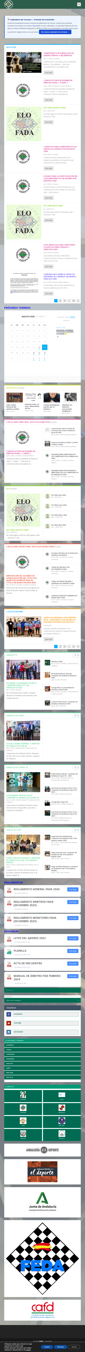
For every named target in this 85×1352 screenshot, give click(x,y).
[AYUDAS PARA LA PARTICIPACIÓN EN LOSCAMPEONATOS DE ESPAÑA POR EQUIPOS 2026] (23, 186)
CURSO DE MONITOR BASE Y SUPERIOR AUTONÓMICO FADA (62, 582)
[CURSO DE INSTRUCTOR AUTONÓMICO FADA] (47, 568)
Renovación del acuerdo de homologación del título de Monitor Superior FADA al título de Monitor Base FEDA (21, 579)
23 (45, 347)
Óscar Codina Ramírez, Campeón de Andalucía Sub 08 (23, 744)
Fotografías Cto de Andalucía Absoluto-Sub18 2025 (62, 689)
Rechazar (60, 1347)
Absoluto (19, 690)
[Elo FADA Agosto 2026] (23, 124)
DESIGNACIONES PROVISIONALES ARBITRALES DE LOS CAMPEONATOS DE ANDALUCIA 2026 (64, 472)
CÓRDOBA (10, 1054)
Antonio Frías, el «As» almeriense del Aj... (32, 406)
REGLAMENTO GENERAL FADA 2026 (37, 889)
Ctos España (47, 625)
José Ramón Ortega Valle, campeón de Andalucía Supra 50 (22, 796)
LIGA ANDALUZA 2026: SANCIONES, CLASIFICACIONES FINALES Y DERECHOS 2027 (60, 247)
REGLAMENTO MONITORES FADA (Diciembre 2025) (35, 919)
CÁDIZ (8, 1050)
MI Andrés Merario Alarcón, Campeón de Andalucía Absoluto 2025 (64, 676)
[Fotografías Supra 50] (47, 803)
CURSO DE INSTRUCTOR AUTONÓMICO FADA (60, 568)
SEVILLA (9, 1077)
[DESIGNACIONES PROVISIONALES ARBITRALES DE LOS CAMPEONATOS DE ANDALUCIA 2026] (47, 471)
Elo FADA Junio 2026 (58, 505)
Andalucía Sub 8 (20, 748)
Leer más (48, 73)
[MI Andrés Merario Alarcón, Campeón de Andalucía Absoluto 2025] (47, 675)
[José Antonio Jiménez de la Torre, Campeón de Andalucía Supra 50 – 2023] (47, 813)
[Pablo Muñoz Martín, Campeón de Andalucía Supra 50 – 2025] (47, 775)
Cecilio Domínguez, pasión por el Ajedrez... (52, 407)
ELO (53, 111)
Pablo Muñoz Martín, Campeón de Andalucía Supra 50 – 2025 (64, 775)
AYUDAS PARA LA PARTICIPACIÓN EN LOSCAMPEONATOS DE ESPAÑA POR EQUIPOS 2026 (60, 178)
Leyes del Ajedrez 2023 (30, 938)
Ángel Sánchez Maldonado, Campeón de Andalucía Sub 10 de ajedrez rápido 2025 (64, 838)
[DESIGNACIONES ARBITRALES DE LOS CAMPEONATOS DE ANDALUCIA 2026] (47, 455)
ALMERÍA (10, 1045)
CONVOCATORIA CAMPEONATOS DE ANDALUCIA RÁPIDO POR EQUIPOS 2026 (60, 149)
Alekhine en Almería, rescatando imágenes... (67, 408)
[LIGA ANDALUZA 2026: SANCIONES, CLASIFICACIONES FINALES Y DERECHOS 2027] (23, 255)
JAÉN (8, 1068)
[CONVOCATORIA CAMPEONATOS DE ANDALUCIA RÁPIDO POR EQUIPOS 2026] (23, 157)
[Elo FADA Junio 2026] (47, 506)
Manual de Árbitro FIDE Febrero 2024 (37, 977)
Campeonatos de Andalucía (60, 780)
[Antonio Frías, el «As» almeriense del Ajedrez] (33, 397)
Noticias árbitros (63, 282)
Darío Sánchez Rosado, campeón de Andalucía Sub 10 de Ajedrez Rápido (23, 860)
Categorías (8, 996)
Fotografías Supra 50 (59, 802)
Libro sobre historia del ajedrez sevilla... (13, 407)
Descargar (73, 889)
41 (73, 301)
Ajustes (74, 1347)
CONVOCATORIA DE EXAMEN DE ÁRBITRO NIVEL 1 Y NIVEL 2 (58, 81)
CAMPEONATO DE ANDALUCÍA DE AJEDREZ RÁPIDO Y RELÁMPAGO (59, 54)
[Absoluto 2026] (47, 662)
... (69, 301)
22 (39, 347)
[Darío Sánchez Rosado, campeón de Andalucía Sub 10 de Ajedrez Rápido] (23, 845)
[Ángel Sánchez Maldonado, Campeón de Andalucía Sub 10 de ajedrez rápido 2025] (47, 837)
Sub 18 (60, 694)
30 (45, 353)
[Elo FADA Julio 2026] (23, 222)
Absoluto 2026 (56, 661)
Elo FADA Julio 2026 (53, 205)
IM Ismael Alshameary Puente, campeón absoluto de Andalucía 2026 (21, 685)
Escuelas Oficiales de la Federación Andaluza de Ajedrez (64, 554)
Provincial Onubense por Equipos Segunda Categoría (65, 332)
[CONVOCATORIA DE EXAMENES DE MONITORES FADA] (47, 596)
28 (34, 353)
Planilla (20, 950)
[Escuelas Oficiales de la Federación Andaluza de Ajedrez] (47, 554)
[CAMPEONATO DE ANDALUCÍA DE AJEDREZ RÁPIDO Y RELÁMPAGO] (23, 62)
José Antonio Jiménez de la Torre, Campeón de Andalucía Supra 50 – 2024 (64, 790)
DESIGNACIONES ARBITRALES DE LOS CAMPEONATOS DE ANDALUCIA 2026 (64, 456)
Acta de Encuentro (28, 963)
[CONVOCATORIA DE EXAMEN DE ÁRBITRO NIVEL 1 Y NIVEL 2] (23, 90)
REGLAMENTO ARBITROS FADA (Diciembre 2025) (33, 903)
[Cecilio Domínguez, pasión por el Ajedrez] (52, 397)
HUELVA (9, 1063)
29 (39, 353)
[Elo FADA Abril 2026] (47, 526)
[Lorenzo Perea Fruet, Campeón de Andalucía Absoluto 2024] (47, 703)
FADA (41, 1341)
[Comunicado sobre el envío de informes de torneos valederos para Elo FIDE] (23, 283)
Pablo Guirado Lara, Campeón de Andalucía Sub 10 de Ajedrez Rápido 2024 (64, 855)
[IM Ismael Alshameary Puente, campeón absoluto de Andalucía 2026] (23, 670)
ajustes (28, 1350)
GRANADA (10, 1059)
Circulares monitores (29, 585)
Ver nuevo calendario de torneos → (55, 32)
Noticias (55, 282)
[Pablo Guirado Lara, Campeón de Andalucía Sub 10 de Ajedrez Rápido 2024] (47, 853)
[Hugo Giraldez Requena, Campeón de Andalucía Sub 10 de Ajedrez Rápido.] (47, 867)
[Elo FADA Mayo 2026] (47, 516)
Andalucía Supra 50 (22, 800)
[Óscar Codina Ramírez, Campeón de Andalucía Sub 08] (23, 730)
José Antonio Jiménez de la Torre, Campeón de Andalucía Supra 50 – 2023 (64, 814)
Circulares (56, 59)
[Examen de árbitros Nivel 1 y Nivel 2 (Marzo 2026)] (47, 443)
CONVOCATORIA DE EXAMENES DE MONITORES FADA (64, 597)
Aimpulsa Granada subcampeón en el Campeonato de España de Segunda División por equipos (60, 619)
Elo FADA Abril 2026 (58, 525)
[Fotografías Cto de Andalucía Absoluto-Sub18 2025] (47, 688)
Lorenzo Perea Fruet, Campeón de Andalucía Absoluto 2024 (64, 703)
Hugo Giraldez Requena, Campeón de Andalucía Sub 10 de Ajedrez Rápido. (64, 868)
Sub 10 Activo (55, 845)
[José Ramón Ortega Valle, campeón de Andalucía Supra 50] (23, 782)
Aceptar (47, 1347)
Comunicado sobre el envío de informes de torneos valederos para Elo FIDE (60, 276)
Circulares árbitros (65, 86)
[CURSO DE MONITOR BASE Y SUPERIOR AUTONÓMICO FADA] (47, 582)
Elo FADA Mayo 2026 (59, 515)
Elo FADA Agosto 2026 (55, 107)
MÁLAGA (9, 1073)
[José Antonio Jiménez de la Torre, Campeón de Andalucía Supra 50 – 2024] (47, 789)
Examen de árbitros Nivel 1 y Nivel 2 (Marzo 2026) (64, 443)
